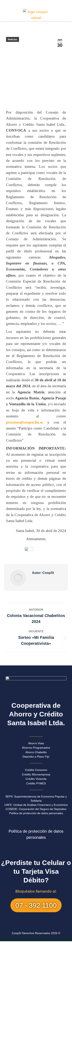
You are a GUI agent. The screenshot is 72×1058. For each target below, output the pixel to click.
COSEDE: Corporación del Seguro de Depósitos (36, 809)
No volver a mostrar (36, 1054)
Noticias (12, 39)
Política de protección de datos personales (36, 813)
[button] (36, 3)
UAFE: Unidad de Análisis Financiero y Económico (36, 804)
